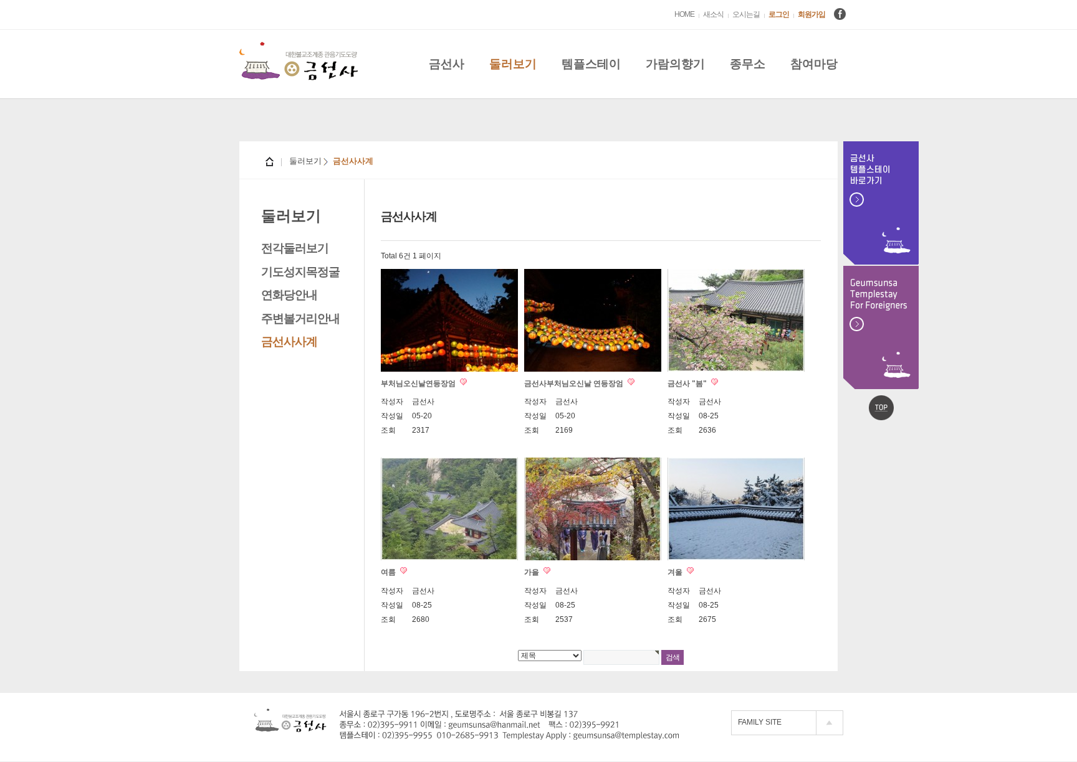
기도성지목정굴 (300, 271)
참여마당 (814, 63)
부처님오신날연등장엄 (419, 383)
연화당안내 (289, 294)
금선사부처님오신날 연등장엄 (574, 383)
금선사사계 (289, 341)
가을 (532, 572)
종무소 (747, 63)
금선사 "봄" (688, 383)
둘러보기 (513, 63)
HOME (684, 14)
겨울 (676, 572)
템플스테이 (591, 63)
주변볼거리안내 (300, 318)
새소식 (713, 14)
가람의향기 (675, 63)
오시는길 (746, 14)
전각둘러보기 (294, 248)
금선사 (446, 63)
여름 (389, 572)
